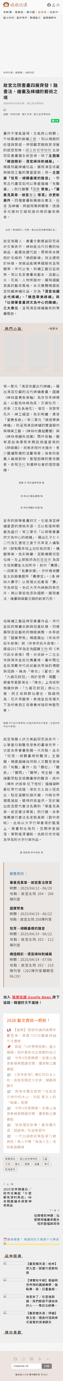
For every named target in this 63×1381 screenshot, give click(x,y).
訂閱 (46, 1366)
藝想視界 (22, 17)
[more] (53, 328)
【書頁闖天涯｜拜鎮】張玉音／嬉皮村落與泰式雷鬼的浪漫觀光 (42, 1317)
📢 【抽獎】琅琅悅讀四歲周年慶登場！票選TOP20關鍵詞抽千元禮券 (31, 1035)
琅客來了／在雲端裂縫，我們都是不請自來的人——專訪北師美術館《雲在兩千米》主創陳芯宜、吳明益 (42, 1305)
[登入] (53, 5)
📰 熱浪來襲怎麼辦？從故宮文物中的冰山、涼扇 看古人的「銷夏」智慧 (31, 1097)
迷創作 (54, 12)
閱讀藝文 (35, 17)
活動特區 (29, 72)
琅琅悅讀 (8, 72)
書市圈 (31, 12)
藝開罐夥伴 (50, 17)
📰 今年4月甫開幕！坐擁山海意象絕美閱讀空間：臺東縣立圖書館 (31, 1063)
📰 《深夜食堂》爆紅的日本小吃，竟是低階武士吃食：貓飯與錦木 (31, 1080)
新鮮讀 (7, 12)
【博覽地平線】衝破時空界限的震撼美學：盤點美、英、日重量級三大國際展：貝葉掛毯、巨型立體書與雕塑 (42, 1289)
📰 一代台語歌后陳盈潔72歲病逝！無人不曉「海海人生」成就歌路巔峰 (31, 1141)
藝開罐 (42, 12)
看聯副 (19, 12)
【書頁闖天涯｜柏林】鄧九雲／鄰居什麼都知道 (42, 1267)
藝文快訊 (8, 17)
